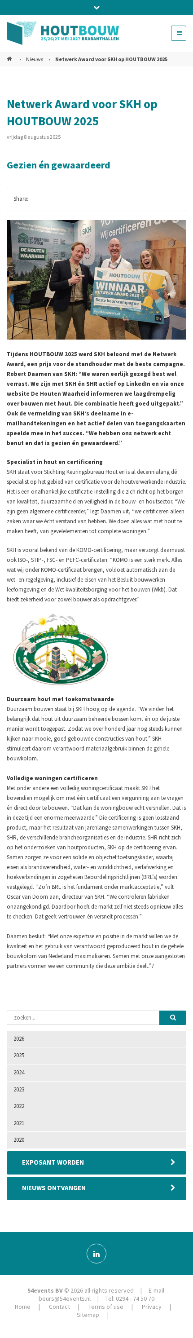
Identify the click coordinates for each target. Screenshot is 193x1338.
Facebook (39, 199)
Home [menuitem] (23, 1307)
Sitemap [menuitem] (88, 1315)
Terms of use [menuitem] (105, 1307)
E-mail (93, 199)
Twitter (57, 199)
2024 (18, 1072)
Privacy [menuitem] (152, 1307)
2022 (18, 1106)
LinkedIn (75, 199)
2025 (18, 1055)
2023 (18, 1089)
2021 (18, 1123)
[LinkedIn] (96, 1253)
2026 (18, 1038)
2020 (18, 1140)
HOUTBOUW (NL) (10, 55)
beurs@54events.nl (65, 1298)
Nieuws (34, 59)
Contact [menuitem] (59, 1307)
